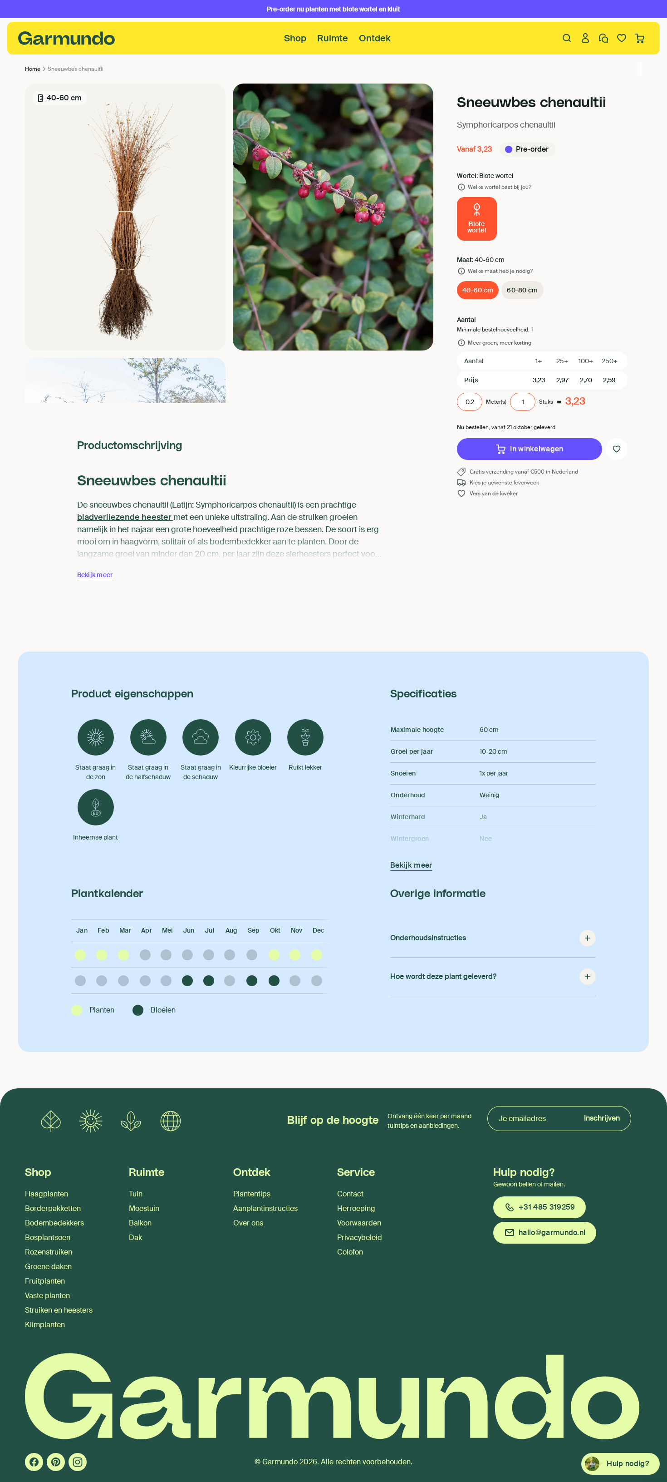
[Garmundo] (66, 38)
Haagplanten (46, 1194)
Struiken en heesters (59, 1310)
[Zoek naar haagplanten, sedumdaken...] (567, 38)
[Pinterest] (56, 1462)
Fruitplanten (45, 1281)
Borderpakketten (53, 1208)
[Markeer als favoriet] (617, 449)
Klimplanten (45, 1324)
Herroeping (356, 1208)
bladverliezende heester (125, 517)
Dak (135, 1237)
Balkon (140, 1223)
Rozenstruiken (48, 1252)
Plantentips (251, 1194)
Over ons (248, 1223)
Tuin (135, 1194)
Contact (350, 1194)
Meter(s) (496, 401)
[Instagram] (78, 1462)
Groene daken (48, 1266)
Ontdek (375, 38)
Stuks (546, 401)
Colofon (350, 1252)
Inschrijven (602, 1118)
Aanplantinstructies (265, 1208)
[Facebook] (34, 1462)
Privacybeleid (359, 1237)
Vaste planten (47, 1295)
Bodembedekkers (54, 1223)
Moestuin (144, 1208)
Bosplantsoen (47, 1237)
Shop (295, 38)
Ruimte (332, 38)
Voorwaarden (359, 1223)
